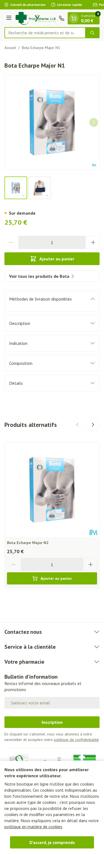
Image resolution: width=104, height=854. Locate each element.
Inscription (52, 722)
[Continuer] (93, 122)
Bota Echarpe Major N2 (28, 542)
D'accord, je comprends (52, 842)
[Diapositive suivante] (93, 424)
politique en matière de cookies (33, 826)
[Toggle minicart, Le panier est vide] (74, 18)
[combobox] (45, 32)
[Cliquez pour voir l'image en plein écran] (52, 122)
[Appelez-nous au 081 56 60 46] (61, 18)
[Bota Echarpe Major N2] (52, 490)
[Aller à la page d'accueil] (36, 18)
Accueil (10, 47)
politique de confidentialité (76, 739)
